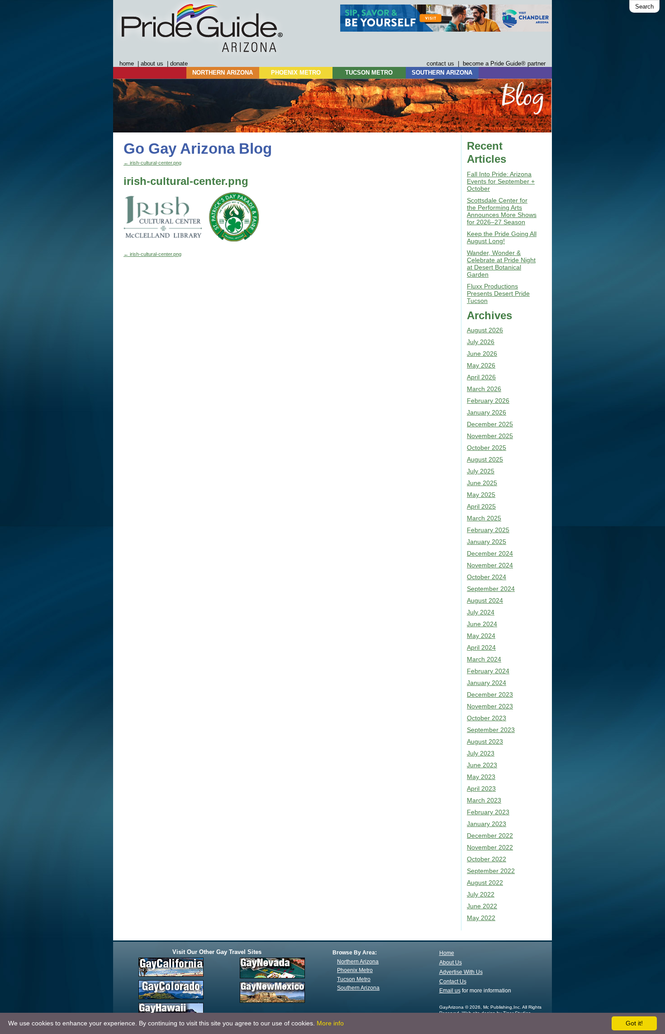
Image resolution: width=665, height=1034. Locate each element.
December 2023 (490, 694)
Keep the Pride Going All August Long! (502, 237)
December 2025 (490, 424)
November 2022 (490, 847)
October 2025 (486, 447)
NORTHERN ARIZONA (222, 72)
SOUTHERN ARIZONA (442, 72)
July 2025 (480, 471)
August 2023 (485, 741)
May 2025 (481, 494)
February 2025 (488, 530)
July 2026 (480, 341)
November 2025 (490, 435)
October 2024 (486, 577)
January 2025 (486, 541)
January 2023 (486, 823)
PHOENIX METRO (296, 72)
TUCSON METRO (369, 72)
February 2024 (488, 671)
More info (330, 1023)
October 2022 (486, 859)
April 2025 (481, 506)
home (126, 63)
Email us (450, 990)
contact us (440, 63)
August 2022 (485, 882)
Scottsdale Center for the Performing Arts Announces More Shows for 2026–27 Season (502, 211)
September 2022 (491, 870)
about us (152, 63)
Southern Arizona (358, 988)
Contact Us (452, 981)
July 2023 (480, 753)
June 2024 (482, 624)
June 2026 (482, 353)
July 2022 (480, 894)
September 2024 (491, 588)
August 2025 (485, 459)
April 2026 (481, 377)
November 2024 (490, 565)
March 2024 (484, 659)
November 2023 (490, 706)
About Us (450, 962)
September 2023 (491, 729)
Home (446, 953)
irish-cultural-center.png (152, 162)
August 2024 (485, 600)
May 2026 (481, 365)
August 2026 (485, 330)
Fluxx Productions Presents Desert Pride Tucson (498, 293)
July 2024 (480, 612)
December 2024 (490, 553)
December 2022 (490, 835)
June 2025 (482, 482)
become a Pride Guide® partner (504, 63)
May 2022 (481, 917)
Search (644, 6)
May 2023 (481, 776)
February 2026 (488, 400)
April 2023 (481, 788)
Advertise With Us (461, 972)
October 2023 (486, 718)
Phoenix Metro (355, 970)
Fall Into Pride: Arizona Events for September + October (501, 181)
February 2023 (488, 812)
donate (179, 63)
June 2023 (482, 765)
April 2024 (481, 647)
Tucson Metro (353, 979)
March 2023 (484, 800)
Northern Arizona (358, 961)
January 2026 (486, 412)
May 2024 (481, 635)
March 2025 (484, 518)
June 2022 (482, 906)
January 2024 (486, 682)
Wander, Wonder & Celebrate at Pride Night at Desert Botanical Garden (501, 263)
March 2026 (484, 388)
